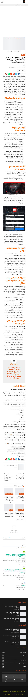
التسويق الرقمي (10, 450)
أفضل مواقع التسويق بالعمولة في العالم (19, 448)
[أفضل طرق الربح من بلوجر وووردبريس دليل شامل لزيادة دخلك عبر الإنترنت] (19, 507)
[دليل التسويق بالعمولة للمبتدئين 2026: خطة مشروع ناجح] (19, 491)
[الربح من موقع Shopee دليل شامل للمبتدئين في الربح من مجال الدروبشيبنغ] (23, 614)
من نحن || (10, 691)
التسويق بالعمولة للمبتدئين (21, 453)
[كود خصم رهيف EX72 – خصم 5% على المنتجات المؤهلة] (23, 643)
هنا (7, 443)
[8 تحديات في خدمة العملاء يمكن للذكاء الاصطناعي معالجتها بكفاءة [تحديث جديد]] (8, 507)
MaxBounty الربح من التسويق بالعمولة (16, 446)
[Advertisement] (14, 21)
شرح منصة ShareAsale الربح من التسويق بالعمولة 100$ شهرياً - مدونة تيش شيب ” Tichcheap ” (15, 555)
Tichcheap (9, 434)
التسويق (23, 54)
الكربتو (24, 666)
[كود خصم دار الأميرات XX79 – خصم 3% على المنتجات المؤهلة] (23, 637)
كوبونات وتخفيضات (22, 663)
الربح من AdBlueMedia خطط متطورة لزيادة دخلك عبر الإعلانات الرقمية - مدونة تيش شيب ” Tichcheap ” (14, 571)
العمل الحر (21, 509)
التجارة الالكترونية (9, 493)
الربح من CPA (14, 453)
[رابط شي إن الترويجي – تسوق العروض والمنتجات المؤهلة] (23, 631)
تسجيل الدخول (6, 538)
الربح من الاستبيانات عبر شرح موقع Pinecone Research (19, 477)
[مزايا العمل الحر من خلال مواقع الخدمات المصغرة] (23, 620)
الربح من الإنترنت (23, 652)
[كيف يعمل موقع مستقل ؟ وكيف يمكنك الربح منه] (23, 608)
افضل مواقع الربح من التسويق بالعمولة (19, 450)
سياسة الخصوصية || (19, 691)
